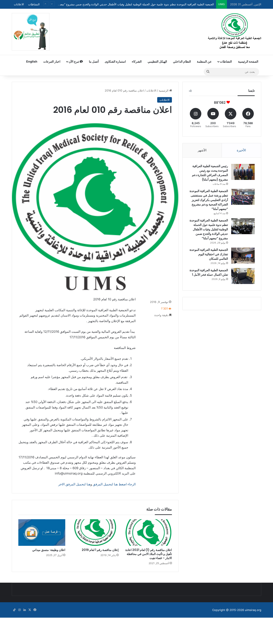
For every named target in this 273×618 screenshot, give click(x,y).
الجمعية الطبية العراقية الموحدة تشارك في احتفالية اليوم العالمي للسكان (171, 6)
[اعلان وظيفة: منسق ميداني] (41, 532)
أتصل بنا (94, 61)
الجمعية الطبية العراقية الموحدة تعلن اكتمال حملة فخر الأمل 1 (209, 272)
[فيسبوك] (34, 609)
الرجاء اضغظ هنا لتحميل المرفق (114, 484)
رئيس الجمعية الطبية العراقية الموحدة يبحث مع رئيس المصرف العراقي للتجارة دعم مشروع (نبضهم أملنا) (210, 173)
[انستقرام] (19, 609)
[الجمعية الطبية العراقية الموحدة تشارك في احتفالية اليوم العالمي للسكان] (243, 256)
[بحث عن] (208, 72)
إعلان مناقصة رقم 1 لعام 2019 (100, 550)
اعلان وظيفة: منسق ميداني (48, 550)
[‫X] (29, 609)
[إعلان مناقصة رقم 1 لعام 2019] (95, 532)
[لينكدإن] (24, 609)
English (31, 61)
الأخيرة (241, 150)
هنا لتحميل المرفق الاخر (74, 484)
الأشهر (202, 150)
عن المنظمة (204, 61)
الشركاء (137, 61)
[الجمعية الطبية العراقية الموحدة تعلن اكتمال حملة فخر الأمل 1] (243, 276)
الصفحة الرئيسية (248, 61)
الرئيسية (164, 90)
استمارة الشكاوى (115, 61)
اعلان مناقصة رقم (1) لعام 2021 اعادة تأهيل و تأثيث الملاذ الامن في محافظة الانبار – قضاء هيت (148, 554)
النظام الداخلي (182, 61)
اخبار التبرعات (51, 61)
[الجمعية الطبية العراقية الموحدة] (234, 31)
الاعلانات (19, 4)
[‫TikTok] (14, 609)
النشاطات (34, 4)
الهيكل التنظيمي (157, 61)
